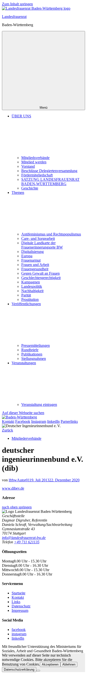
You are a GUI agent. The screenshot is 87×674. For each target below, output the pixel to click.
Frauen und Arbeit (35, 265)
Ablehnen (68, 664)
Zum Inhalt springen (17, 4)
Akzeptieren (50, 664)
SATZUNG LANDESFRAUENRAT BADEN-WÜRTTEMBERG (50, 181)
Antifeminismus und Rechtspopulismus (51, 234)
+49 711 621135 (26, 542)
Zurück (7, 430)
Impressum (20, 610)
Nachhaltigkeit (32, 291)
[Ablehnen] (38, 670)
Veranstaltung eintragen (39, 404)
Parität (26, 295)
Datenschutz (21, 606)
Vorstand (28, 166)
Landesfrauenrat (14, 17)
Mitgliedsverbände (35, 158)
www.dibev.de (13, 488)
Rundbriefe (29, 350)
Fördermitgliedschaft (37, 175)
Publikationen (31, 354)
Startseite (18, 593)
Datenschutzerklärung (19, 669)
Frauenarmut (31, 260)
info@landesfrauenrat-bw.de (24, 538)
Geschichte (29, 188)
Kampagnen (30, 282)
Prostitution (30, 299)
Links (16, 602)
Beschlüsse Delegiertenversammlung (49, 171)
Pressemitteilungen (35, 345)
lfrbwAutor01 (19, 480)
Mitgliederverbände (26, 438)
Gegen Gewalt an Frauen (40, 273)
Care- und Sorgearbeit (38, 238)
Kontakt (18, 597)
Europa (26, 256)
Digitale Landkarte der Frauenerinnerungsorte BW (42, 245)
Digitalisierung (32, 252)
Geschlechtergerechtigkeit (41, 278)
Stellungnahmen (33, 358)
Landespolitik (31, 286)
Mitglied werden (33, 162)
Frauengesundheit (34, 269)
